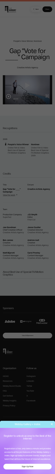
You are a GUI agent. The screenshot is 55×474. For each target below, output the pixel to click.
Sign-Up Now (27, 467)
